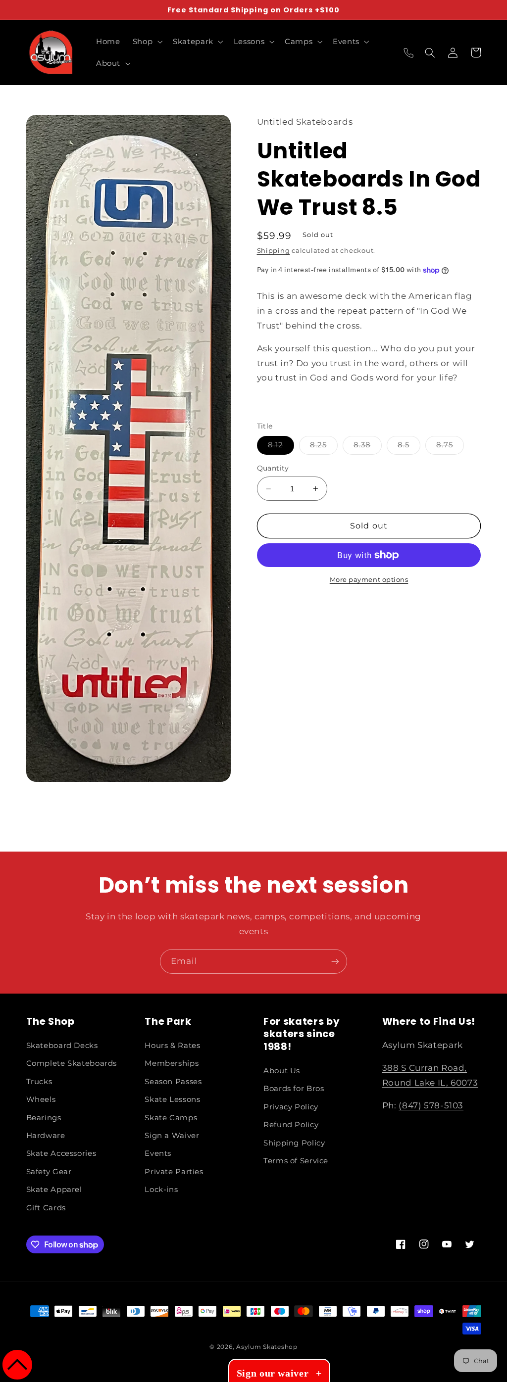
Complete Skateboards (71, 1063)
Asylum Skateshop (267, 1346)
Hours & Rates (172, 1045)
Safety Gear (49, 1171)
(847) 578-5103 (431, 1105)
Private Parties (174, 1171)
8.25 (324, 447)
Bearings (43, 1117)
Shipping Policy (294, 1143)
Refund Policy (290, 1124)
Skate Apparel (54, 1189)
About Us (281, 1070)
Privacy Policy (290, 1106)
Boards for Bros (293, 1088)
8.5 (409, 447)
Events (158, 1153)
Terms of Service (295, 1160)
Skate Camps (171, 1117)
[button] (146, 41)
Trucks (39, 1081)
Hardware (45, 1135)
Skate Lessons (172, 1099)
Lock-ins (161, 1189)
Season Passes (173, 1081)
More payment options (369, 579)
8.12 (281, 447)
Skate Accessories (61, 1153)
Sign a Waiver (172, 1135)
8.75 (450, 447)
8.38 (368, 447)
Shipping (273, 250)
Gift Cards (46, 1207)
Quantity (273, 468)
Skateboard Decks (62, 1045)
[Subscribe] (335, 961)
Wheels (41, 1099)
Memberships (172, 1063)
